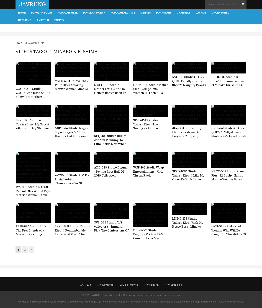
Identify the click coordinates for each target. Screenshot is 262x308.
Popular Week (68, 12)
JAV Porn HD (151, 284)
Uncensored (220, 12)
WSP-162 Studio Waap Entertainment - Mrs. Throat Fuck (148, 171)
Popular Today (41, 12)
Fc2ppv (59, 20)
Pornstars (163, 12)
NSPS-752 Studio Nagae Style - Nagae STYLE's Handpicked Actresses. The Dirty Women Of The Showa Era (71, 136)
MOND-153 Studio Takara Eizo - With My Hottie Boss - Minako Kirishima (187, 224)
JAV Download (105, 284)
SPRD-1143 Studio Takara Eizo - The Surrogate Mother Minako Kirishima (145, 126)
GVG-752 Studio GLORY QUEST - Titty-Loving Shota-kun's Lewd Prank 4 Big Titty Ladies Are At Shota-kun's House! (228, 136)
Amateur (43, 20)
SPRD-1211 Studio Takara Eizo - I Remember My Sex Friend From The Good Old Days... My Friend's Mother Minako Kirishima (72, 236)
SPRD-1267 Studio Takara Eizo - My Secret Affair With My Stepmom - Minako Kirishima (33, 126)
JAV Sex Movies (129, 284)
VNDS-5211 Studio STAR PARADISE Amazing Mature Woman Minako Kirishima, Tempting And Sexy (71, 89)
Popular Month (94, 12)
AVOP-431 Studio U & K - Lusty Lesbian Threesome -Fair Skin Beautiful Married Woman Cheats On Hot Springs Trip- (72, 185)
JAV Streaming (173, 284)
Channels (184, 12)
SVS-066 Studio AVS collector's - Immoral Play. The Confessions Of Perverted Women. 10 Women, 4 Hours (111, 230)
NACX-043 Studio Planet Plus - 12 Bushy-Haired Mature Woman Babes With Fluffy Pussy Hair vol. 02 (228, 179)
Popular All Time (123, 12)
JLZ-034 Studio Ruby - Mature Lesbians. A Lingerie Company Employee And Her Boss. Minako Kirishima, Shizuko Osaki (189, 138)
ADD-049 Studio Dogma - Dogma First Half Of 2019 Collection (110, 171)
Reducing (24, 20)
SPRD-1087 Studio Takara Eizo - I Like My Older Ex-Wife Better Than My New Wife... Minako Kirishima (188, 179)
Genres (145, 12)
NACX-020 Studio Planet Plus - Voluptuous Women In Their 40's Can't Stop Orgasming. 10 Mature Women (150, 93)
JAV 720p (85, 284)
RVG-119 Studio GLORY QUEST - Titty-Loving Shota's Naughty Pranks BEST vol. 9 (189, 83)
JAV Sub (201, 12)
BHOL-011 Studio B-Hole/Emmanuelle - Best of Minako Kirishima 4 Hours (228, 83)
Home (22, 12)
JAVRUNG (32, 4)
